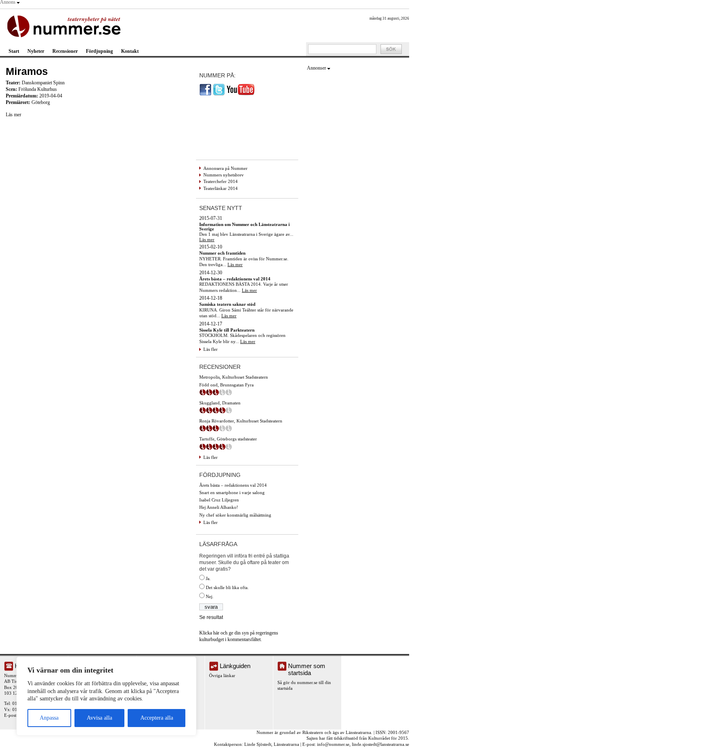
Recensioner (65, 51)
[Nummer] (65, 25)
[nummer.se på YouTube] (240, 94)
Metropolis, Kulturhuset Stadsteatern (233, 377)
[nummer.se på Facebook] (205, 94)
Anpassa (49, 718)
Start (14, 51)
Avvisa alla (99, 718)
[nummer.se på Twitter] (219, 94)
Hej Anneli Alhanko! (218, 507)
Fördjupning (99, 51)
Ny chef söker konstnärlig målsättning (235, 515)
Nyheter (35, 51)
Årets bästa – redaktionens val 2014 (233, 485)
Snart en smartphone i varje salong (232, 492)
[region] (106, 696)
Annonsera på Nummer (225, 168)
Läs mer (13, 114)
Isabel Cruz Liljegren (219, 499)
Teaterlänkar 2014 (220, 188)
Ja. (208, 578)
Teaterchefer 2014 (220, 181)
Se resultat (211, 617)
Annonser (316, 68)
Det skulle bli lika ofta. (227, 587)
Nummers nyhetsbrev (223, 174)
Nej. (210, 596)
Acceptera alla (156, 718)
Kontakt (130, 51)
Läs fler (210, 349)
